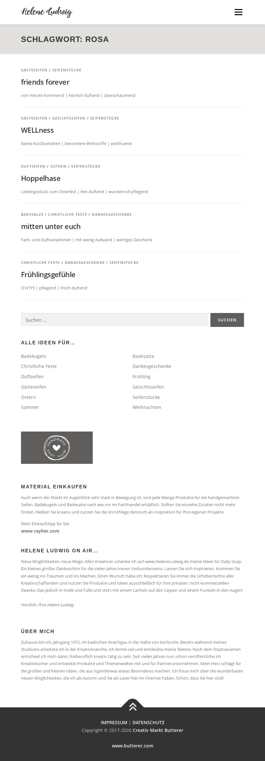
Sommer (30, 407)
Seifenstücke (66, 70)
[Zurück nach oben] (132, 707)
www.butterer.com (132, 746)
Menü (238, 12)
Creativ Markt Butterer (158, 730)
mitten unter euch (51, 226)
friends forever (45, 82)
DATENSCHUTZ (148, 722)
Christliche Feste (67, 214)
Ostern (58, 166)
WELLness (37, 130)
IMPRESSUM (114, 722)
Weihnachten (146, 407)
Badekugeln (34, 356)
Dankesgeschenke (112, 214)
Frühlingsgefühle (48, 274)
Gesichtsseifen (69, 118)
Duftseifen (33, 166)
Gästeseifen (34, 70)
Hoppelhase (40, 178)
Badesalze (32, 214)
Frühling (141, 376)
